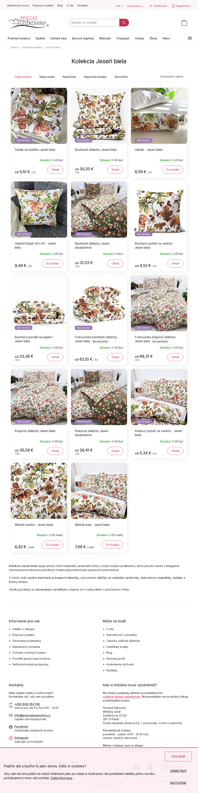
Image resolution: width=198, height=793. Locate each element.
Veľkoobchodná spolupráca (30, 664)
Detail (55, 169)
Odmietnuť (178, 771)
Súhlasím (178, 756)
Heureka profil (115, 658)
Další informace (61, 778)
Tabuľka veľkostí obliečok (123, 640)
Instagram (21, 737)
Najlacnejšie (47, 76)
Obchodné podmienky (26, 640)
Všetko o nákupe (23, 629)
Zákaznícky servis (18, 5)
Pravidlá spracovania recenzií (31, 658)
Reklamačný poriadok (26, 646)
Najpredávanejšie (95, 76)
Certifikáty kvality (117, 646)
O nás (70, 5)
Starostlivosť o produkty (121, 634)
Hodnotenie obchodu (120, 664)
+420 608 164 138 (27, 704)
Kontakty (83, 5)
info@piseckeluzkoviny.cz (32, 715)
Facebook (21, 726)
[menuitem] (19, 38)
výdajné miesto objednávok (121, 696)
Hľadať (124, 22)
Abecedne (121, 76)
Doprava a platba (43, 5)
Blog (60, 5)
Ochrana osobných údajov (29, 652)
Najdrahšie (69, 76)
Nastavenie (178, 783)
